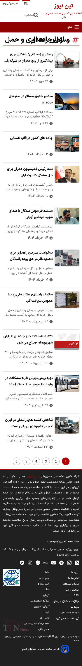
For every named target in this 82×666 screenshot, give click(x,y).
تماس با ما (73, 578)
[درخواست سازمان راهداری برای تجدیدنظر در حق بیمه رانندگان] (66, 258)
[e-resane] (11, 577)
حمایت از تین (72, 590)
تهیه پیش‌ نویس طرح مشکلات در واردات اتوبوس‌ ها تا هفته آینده (29, 381)
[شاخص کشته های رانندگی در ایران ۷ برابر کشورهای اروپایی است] (66, 425)
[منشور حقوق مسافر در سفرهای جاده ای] (66, 101)
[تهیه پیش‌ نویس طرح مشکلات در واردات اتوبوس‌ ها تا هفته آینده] (66, 383)
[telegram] (61, 562)
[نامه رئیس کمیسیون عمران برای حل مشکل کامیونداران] (66, 174)
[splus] (30, 562)
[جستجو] (35, 15)
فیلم (47, 612)
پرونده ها (44, 578)
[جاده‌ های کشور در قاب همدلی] (66, 143)
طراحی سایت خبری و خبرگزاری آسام (41, 649)
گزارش (46, 595)
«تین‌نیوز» (33, 476)
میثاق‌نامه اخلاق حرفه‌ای (66, 601)
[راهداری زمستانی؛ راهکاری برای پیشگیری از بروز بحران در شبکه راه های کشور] (66, 59)
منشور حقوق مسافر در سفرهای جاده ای (31, 99)
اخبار (46, 572)
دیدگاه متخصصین (39, 601)
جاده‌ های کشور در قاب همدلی (31, 138)
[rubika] (38, 562)
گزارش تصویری (41, 606)
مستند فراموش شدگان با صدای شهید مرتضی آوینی (31, 214)
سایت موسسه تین (69, 613)
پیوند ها (75, 607)
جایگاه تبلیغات (71, 584)
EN (26, 4)
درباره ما (75, 572)
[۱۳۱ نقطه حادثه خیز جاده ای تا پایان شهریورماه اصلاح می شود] (66, 341)
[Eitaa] (46, 562)
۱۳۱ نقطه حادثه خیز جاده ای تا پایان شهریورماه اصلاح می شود (28, 339)
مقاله (46, 589)
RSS (76, 596)
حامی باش (43, 629)
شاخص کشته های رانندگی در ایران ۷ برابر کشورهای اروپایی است (29, 423)
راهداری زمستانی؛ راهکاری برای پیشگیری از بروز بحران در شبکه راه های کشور (29, 58)
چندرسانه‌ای (43, 584)
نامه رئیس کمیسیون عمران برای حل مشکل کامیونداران (30, 172)
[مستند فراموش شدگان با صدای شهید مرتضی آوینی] (66, 216)
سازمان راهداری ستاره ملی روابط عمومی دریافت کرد (30, 297)
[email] (53, 562)
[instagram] (69, 562)
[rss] (77, 562)
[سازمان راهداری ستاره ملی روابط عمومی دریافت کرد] (66, 299)
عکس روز (44, 618)
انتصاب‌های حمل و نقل (36, 623)
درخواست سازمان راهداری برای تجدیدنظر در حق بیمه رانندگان (31, 256)
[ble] (22, 562)
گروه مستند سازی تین (67, 618)
